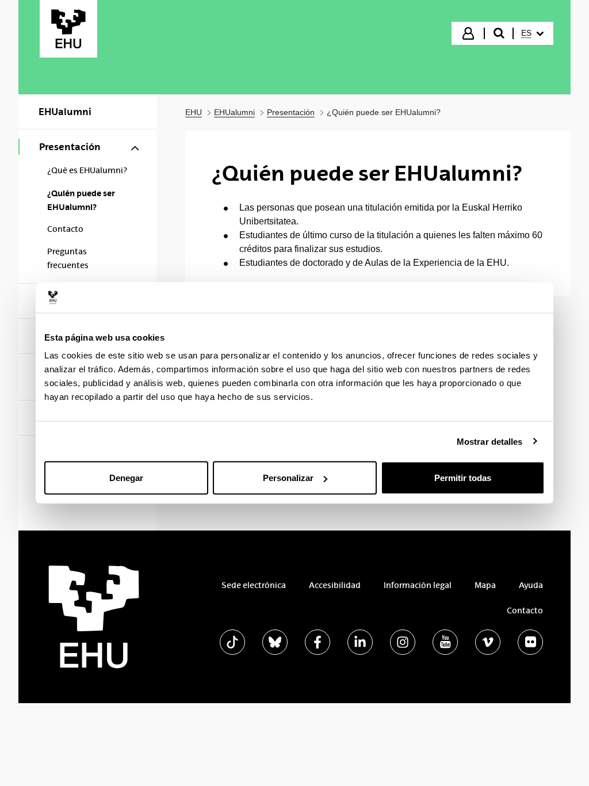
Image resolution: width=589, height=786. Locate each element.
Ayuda (531, 585)
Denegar (126, 478)
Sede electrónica (253, 585)
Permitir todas (462, 478)
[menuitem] (532, 33)
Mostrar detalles (490, 441)
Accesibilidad (335, 585)
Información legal (418, 585)
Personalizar (288, 478)
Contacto (525, 610)
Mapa (485, 585)
